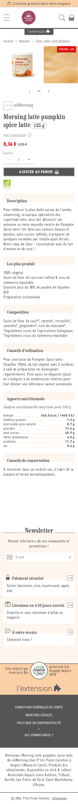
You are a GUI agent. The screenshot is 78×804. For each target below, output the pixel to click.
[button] (6, 17)
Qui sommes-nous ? (39, 735)
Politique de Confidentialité (39, 723)
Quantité (8, 153)
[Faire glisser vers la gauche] (29, 91)
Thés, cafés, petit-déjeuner (53, 41)
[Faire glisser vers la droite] (48, 91)
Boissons (24, 41)
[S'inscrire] (66, 557)
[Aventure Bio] (39, 670)
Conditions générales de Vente (39, 707)
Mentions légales (39, 715)
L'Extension (59, 798)
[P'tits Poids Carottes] (28, 18)
